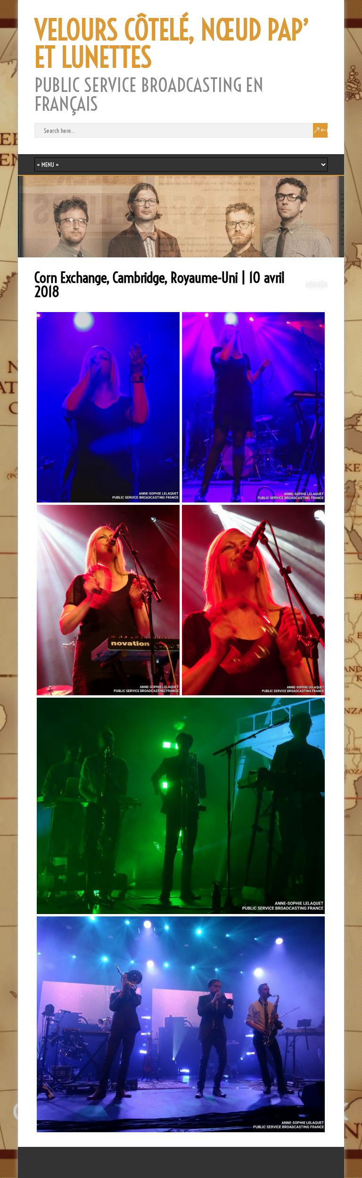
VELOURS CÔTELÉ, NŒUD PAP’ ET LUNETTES (172, 43)
